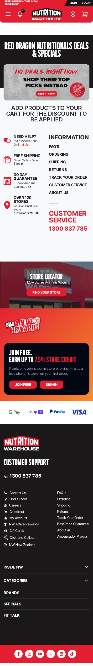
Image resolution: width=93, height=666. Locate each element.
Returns (58, 169)
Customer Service (68, 184)
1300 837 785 (25, 475)
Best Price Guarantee (73, 524)
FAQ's (54, 146)
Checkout (17, 512)
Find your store (46, 292)
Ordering (58, 154)
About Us (58, 192)
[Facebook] (18, 654)
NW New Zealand (22, 545)
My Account (18, 518)
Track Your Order (68, 177)
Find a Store (18, 499)
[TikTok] (72, 654)
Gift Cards (17, 531)
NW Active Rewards (24, 524)
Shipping (57, 161)
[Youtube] (40, 654)
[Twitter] (50, 654)
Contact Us (18, 493)
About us (63, 530)
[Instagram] (29, 654)
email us (23, 144)
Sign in (51, 384)
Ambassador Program (73, 536)
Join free (23, 384)
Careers (15, 505)
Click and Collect (22, 537)
